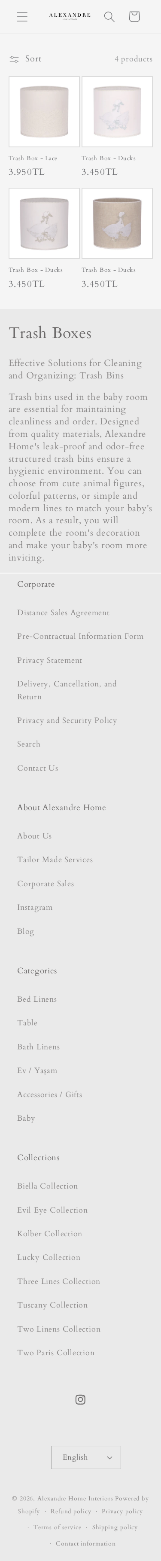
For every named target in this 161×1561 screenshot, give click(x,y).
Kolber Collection (49, 1234)
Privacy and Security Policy (67, 720)
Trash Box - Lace (33, 158)
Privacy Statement (49, 660)
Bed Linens (37, 999)
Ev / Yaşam (37, 1070)
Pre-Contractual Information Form (80, 636)
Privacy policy (122, 1511)
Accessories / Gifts (49, 1094)
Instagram (35, 907)
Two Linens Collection (58, 1329)
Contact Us (37, 768)
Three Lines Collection (58, 1281)
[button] (22, 16)
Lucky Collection (48, 1257)
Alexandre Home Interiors (75, 1498)
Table (27, 1023)
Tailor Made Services (55, 859)
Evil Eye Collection (52, 1210)
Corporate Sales (45, 883)
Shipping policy (115, 1527)
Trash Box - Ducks (109, 158)
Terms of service (57, 1527)
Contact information (85, 1544)
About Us (34, 836)
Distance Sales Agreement (63, 612)
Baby (26, 1118)
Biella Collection (47, 1186)
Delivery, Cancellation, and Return (67, 690)
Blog (25, 931)
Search (29, 744)
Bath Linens (38, 1047)
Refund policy (71, 1511)
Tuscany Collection (52, 1305)
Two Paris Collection (56, 1353)
